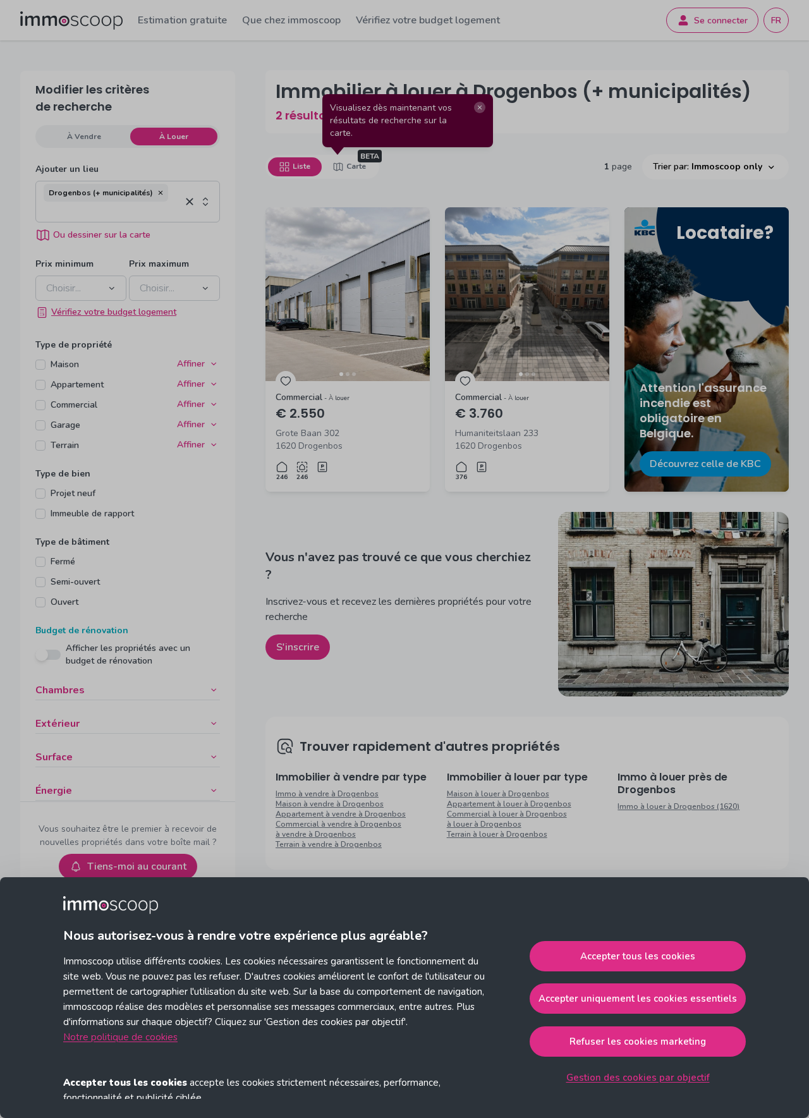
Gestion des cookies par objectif (638, 1077)
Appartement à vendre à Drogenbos (341, 814)
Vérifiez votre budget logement (428, 20)
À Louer (173, 136)
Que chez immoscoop (291, 20)
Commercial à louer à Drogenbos (507, 814)
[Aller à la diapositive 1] (341, 374)
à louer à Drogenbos (484, 824)
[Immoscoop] (71, 20)
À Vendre (84, 136)
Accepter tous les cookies (637, 956)
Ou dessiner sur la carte (101, 235)
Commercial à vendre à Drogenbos (338, 824)
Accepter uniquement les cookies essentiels (637, 998)
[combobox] (112, 211)
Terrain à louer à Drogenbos (497, 834)
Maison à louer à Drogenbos (498, 794)
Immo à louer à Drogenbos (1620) (678, 806)
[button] (160, 193)
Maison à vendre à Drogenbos (330, 804)
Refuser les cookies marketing (637, 1041)
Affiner (191, 364)
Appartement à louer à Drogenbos (509, 804)
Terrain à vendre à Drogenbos (329, 844)
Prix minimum (64, 264)
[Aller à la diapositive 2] (348, 374)
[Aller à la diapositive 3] (354, 374)
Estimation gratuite (182, 20)
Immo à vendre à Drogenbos (327, 794)
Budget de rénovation (81, 630)
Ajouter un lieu (67, 169)
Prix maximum (159, 264)
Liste (301, 166)
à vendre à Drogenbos (316, 834)
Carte (356, 166)
